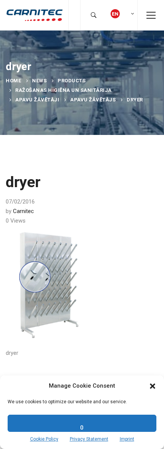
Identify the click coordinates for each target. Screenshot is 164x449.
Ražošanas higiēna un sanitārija (63, 90)
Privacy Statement (89, 439)
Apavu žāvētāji (37, 100)
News (39, 80)
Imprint (127, 439)
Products (71, 80)
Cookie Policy (44, 439)
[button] (152, 386)
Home (13, 80)
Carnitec (23, 211)
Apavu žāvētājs (93, 100)
